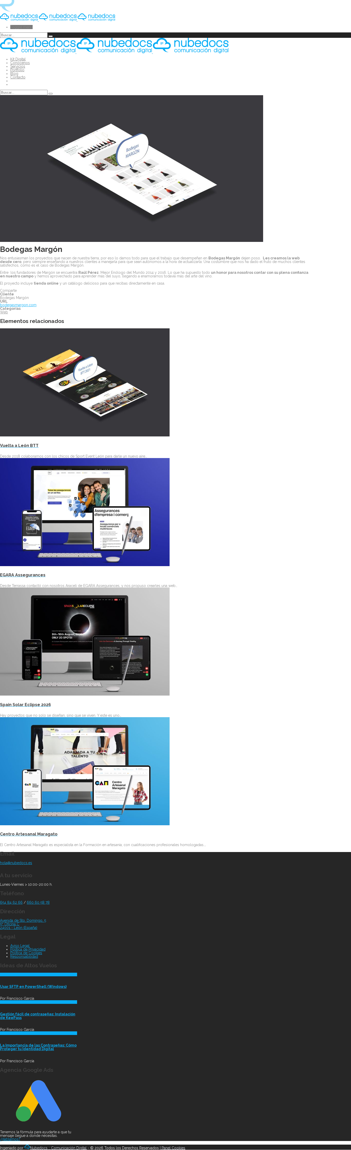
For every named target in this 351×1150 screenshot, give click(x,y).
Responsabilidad (24, 956)
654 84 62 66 (11, 902)
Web (4, 312)
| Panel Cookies (172, 1148)
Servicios (17, 66)
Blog (14, 74)
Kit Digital (18, 59)
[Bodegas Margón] (131, 241)
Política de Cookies (26, 953)
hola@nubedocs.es (16, 863)
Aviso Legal (20, 946)
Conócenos (20, 63)
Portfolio (17, 70)
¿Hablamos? (10, 1139)
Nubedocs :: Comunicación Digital (58, 1148)
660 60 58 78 (38, 902)
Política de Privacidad (27, 949)
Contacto (17, 77)
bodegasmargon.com (18, 305)
